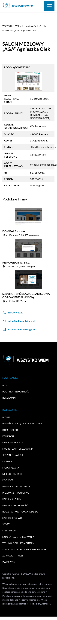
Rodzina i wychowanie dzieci (20, 511)
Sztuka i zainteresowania (18, 536)
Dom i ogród (37, 185)
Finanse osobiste (12, 442)
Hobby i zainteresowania (17, 448)
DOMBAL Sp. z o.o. (13, 231)
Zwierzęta (8, 562)
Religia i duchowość (15, 505)
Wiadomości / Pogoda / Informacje (24, 549)
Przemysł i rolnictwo (15, 492)
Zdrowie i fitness (12, 555)
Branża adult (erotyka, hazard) (22, 423)
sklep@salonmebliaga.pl (43, 146)
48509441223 (38, 154)
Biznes (6, 417)
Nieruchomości (12, 474)
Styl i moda (9, 530)
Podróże (7, 480)
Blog (5, 385)
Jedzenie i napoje (12, 455)
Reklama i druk (11, 499)
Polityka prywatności (16, 391)
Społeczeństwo (12, 518)
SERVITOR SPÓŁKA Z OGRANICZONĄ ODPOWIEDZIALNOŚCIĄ (26, 295)
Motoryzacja (10, 467)
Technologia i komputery (18, 543)
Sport (5, 524)
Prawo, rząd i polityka (16, 486)
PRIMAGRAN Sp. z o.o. (16, 262)
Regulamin (9, 397)
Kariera (7, 461)
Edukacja (8, 436)
